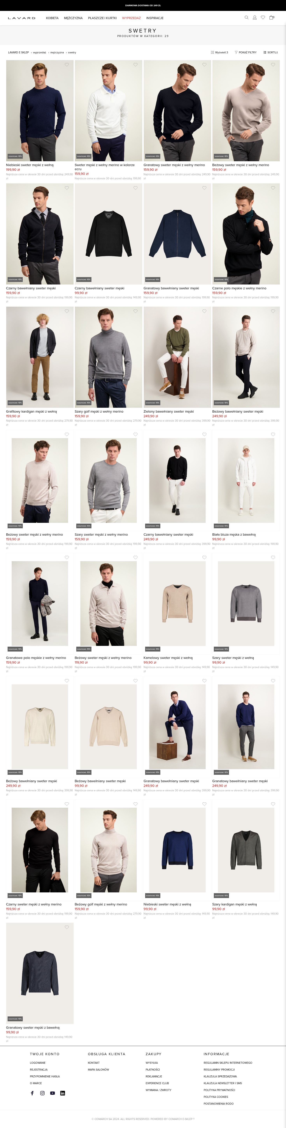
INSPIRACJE (154, 18)
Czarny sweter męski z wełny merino (33, 904)
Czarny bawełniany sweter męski (31, 288)
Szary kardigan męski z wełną (234, 904)
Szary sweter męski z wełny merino (101, 535)
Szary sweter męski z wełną (233, 658)
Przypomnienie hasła (45, 1076)
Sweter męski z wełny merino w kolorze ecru (105, 167)
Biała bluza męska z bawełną (234, 535)
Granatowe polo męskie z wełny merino (36, 658)
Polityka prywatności (219, 1090)
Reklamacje (154, 1076)
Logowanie (38, 1063)
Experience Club (157, 1083)
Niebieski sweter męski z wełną (30, 165)
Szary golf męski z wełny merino (99, 411)
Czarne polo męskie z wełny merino (239, 288)
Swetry (72, 52)
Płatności (153, 1070)
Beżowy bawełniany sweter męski (237, 411)
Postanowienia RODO (219, 1104)
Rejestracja (38, 1070)
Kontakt (94, 1063)
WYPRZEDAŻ (131, 18)
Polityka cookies (216, 1097)
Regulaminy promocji (219, 1070)
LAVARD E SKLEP (18, 52)
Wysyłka (152, 1063)
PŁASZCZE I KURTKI (102, 18)
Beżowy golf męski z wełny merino (101, 904)
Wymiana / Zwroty (158, 1090)
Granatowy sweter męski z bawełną (33, 1028)
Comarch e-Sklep (180, 1119)
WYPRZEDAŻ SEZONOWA (143, 5)
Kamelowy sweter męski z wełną (168, 658)
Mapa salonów (98, 1070)
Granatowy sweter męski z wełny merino (174, 165)
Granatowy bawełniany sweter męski (171, 288)
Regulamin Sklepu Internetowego (228, 1063)
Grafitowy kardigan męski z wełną (31, 411)
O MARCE (36, 1083)
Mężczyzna (73, 18)
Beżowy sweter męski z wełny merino (240, 165)
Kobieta (52, 18)
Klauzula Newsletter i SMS (223, 1083)
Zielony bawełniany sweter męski (169, 411)
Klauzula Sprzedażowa (220, 1076)
